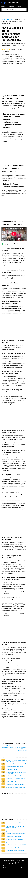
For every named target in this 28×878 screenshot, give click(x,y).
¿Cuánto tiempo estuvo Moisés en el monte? (14, 830)
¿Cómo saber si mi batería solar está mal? (16, 842)
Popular (19, 6)
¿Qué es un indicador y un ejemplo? (14, 766)
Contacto (12, 866)
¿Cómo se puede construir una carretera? (16, 763)
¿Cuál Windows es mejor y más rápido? (15, 850)
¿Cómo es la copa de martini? (13, 847)
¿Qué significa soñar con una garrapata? (15, 833)
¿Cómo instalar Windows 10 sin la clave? (15, 784)
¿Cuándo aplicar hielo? (11, 781)
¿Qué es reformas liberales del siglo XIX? (16, 844)
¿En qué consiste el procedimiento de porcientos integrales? (15, 827)
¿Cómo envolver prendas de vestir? (14, 836)
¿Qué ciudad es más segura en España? (15, 787)
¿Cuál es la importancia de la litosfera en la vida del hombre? (16, 761)
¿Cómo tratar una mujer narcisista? (14, 839)
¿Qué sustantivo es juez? (12, 769)
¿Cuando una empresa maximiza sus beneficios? (15, 823)
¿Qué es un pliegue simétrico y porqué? (15, 778)
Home (3, 19)
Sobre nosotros (5, 866)
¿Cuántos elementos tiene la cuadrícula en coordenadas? (16, 773)
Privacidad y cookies (22, 866)
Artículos (3, 6)
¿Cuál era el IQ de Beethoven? (13, 775)
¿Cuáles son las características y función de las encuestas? (8, 747)
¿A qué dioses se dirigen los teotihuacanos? (22, 749)
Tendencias (11, 6)
